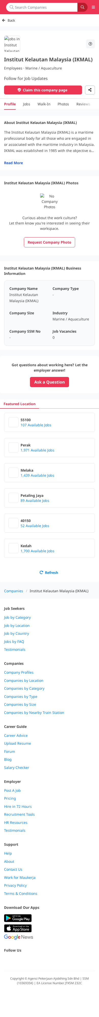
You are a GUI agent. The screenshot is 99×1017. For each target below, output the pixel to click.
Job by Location (17, 625)
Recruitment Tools (19, 814)
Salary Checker (16, 767)
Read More (13, 162)
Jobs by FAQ (14, 641)
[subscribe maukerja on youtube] (29, 961)
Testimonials (14, 649)
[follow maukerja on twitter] (18, 961)
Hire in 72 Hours (18, 806)
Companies (13, 590)
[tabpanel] (49, 495)
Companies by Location (23, 680)
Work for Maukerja (20, 877)
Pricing (10, 798)
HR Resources (15, 822)
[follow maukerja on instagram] (41, 961)
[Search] (82, 7)
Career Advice (16, 735)
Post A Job (12, 790)
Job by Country (16, 633)
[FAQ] (90, 43)
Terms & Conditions (20, 893)
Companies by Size (20, 704)
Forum (9, 751)
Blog (8, 759)
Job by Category (17, 617)
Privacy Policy (15, 885)
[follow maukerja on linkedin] (52, 961)
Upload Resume (17, 743)
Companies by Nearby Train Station (34, 712)
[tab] (19, 403)
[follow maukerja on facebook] (7, 961)
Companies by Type (20, 696)
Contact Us (13, 869)
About (9, 861)
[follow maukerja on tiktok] (63, 961)
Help (8, 853)
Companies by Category (24, 688)
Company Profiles (19, 672)
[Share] (90, 90)
